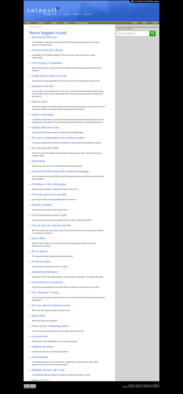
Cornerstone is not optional (47, 282)
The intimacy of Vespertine (47, 63)
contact (154, 22)
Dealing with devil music (45, 127)
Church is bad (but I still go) (47, 50)
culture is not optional (151, 385)
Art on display (40, 251)
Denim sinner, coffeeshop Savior (50, 326)
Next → (47, 380)
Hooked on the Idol (42, 86)
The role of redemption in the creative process (58, 137)
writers (135, 22)
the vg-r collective (136, 387)
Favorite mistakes (42, 204)
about (144, 22)
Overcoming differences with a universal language (60, 171)
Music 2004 (38, 315)
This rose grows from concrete (49, 194)
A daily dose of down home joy (49, 76)
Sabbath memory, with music (48, 370)
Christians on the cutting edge (49, 184)
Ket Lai (157, 387)
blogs (66, 23)
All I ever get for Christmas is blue (51, 305)
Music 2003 (38, 238)
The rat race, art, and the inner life (51, 225)
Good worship (40, 357)
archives (41, 23)
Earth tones (38, 161)
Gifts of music (39, 101)
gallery (54, 23)
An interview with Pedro (45, 148)
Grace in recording (42, 114)
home (28, 23)
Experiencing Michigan (45, 272)
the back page (81, 23)
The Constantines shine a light (49, 215)
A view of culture (41, 261)
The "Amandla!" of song (45, 292)
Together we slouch (43, 346)
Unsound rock (40, 336)
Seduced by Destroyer (44, 37)
